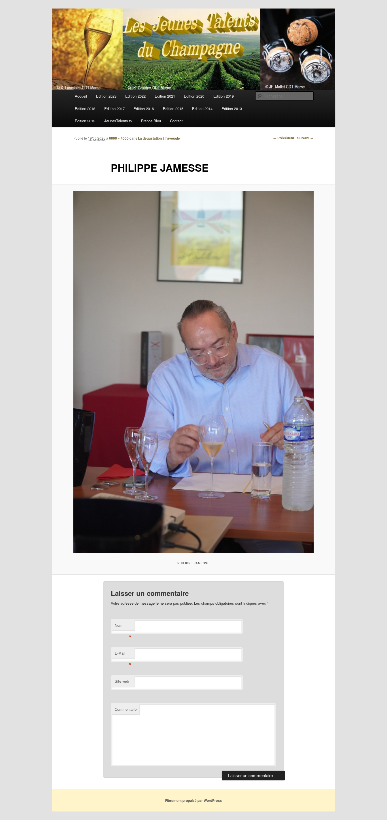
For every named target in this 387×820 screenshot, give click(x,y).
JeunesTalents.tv (118, 120)
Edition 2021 (165, 96)
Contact (176, 120)
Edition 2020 (194, 96)
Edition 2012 (85, 120)
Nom (123, 627)
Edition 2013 (232, 108)
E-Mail (123, 654)
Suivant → (305, 137)
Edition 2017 (114, 108)
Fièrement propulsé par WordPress (193, 800)
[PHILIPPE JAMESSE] (193, 371)
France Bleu (151, 120)
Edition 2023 (106, 96)
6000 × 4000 (119, 138)
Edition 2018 (85, 108)
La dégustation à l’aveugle (159, 138)
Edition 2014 (202, 108)
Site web (122, 681)
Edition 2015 (173, 108)
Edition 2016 (143, 108)
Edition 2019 (223, 96)
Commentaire (126, 709)
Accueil (81, 96)
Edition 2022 (135, 96)
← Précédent (283, 137)
